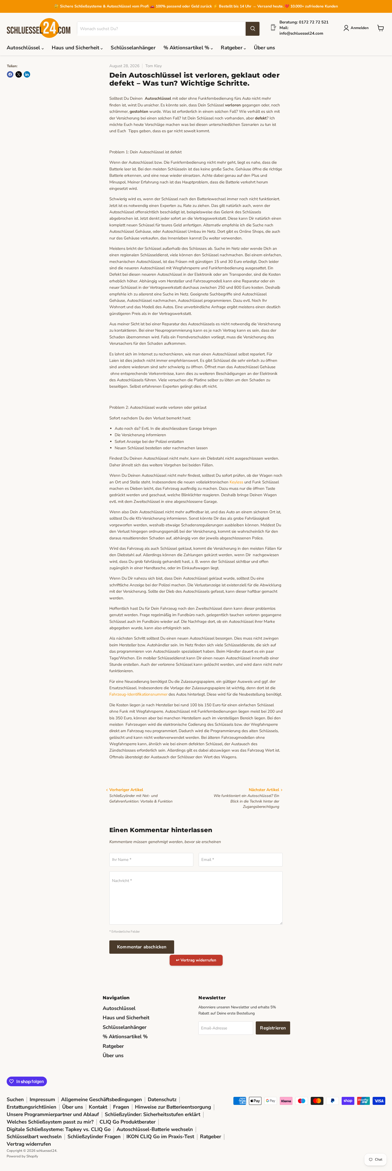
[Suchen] (252, 29)
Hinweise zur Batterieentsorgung (173, 1107)
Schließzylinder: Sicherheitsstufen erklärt (152, 1114)
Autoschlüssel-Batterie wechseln (155, 1129)
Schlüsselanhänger (133, 48)
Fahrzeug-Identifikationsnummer (138, 694)
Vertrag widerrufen (29, 1144)
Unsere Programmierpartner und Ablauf (53, 1114)
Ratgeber (232, 48)
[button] (357, 28)
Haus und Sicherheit (76, 48)
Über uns (264, 48)
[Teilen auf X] (18, 74)
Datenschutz (162, 1099)
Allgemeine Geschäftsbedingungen (101, 1099)
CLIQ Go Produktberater (127, 1121)
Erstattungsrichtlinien (31, 1107)
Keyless (236, 482)
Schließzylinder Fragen (94, 1136)
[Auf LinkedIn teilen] (27, 74)
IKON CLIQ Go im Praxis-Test (160, 1136)
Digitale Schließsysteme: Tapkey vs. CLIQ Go (59, 1129)
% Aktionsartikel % (187, 48)
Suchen (15, 1099)
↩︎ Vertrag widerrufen (196, 960)
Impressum (42, 1099)
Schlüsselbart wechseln (34, 1136)
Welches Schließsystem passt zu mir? (50, 1121)
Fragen (121, 1107)
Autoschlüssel (24, 48)
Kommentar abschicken (141, 947)
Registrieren (273, 1028)
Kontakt (98, 1107)
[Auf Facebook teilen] (10, 74)
